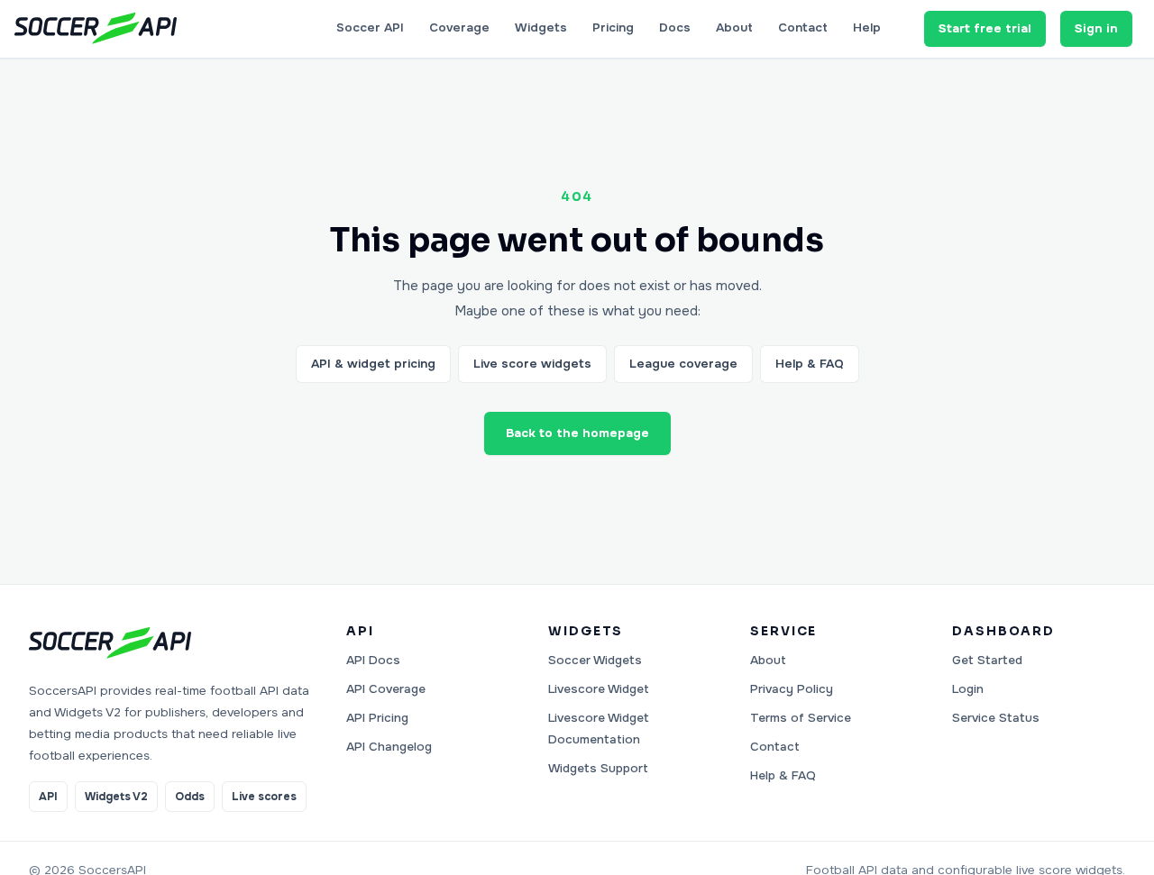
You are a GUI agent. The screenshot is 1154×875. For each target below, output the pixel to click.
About (734, 27)
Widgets (541, 27)
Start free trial (985, 28)
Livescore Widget (598, 689)
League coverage (683, 363)
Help (867, 27)
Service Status (996, 717)
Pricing (613, 27)
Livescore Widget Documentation (598, 728)
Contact (803, 27)
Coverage (459, 27)
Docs (675, 27)
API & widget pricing (373, 363)
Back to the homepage (577, 433)
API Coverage (386, 689)
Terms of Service (800, 717)
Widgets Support (598, 768)
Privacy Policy (791, 689)
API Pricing (377, 717)
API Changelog (389, 746)
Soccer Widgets (595, 660)
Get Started (987, 660)
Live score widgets (532, 363)
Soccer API (370, 27)
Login (968, 689)
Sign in (1096, 28)
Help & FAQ (809, 363)
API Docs (373, 660)
